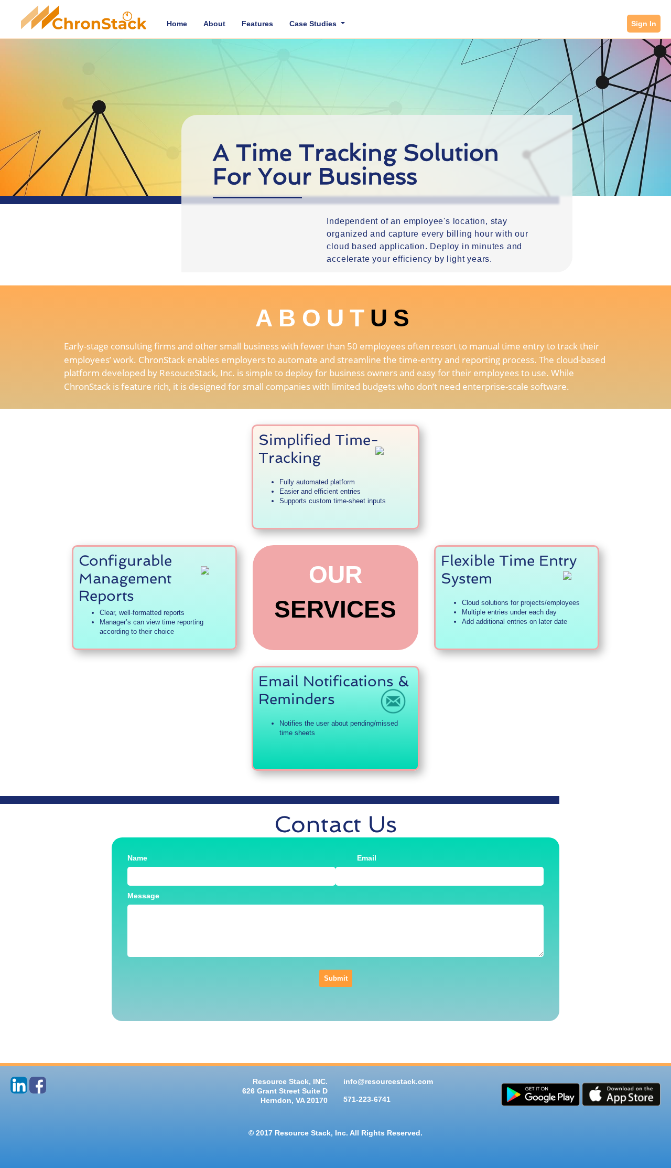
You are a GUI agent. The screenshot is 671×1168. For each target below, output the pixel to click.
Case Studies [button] (314, 23)
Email (366, 858)
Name (137, 858)
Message (143, 895)
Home (179, 23)
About (214, 23)
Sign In (643, 23)
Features (257, 23)
